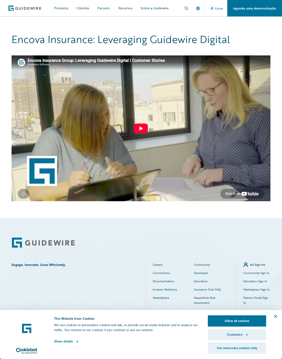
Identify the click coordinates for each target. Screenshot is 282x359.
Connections (161, 273)
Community (202, 264)
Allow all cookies (237, 321)
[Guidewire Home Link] (43, 243)
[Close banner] (275, 316)
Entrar (219, 8)
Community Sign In (256, 273)
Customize (235, 334)
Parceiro (103, 8)
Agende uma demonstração (254, 8)
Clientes (83, 8)
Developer (201, 273)
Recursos (125, 8)
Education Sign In (255, 281)
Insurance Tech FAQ (207, 289)
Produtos (61, 8)
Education (201, 281)
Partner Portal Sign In (255, 300)
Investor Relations (165, 289)
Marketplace (161, 298)
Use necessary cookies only (237, 348)
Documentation (163, 281)
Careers (158, 264)
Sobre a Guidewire (155, 8)
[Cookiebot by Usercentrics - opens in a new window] (27, 351)
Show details (63, 341)
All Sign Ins (257, 264)
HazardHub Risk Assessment (204, 300)
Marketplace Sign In (256, 289)
